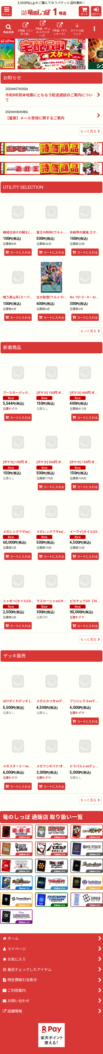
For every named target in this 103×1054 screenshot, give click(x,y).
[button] (6, 11)
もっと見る (88, 131)
